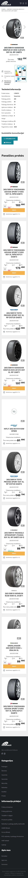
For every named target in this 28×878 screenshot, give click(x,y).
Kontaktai (4, 856)
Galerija (4, 845)
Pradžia (3, 9)
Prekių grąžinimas (7, 811)
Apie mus (4, 860)
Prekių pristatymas (7, 807)
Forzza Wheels (6, 832)
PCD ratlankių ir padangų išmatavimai (13, 836)
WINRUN (14, 590)
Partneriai (4, 864)
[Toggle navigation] (26, 3)
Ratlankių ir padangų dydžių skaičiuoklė (13, 824)
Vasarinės (4, 775)
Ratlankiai (4, 787)
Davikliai (4, 792)
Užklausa (8, 142)
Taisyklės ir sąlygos (7, 815)
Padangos (4, 766)
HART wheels (5, 840)
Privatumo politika (7, 820)
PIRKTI (14, 210)
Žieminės (4, 771)
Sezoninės (5, 779)
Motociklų (4, 783)
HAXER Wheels (6, 828)
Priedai (4, 796)
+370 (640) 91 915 (10, 138)
